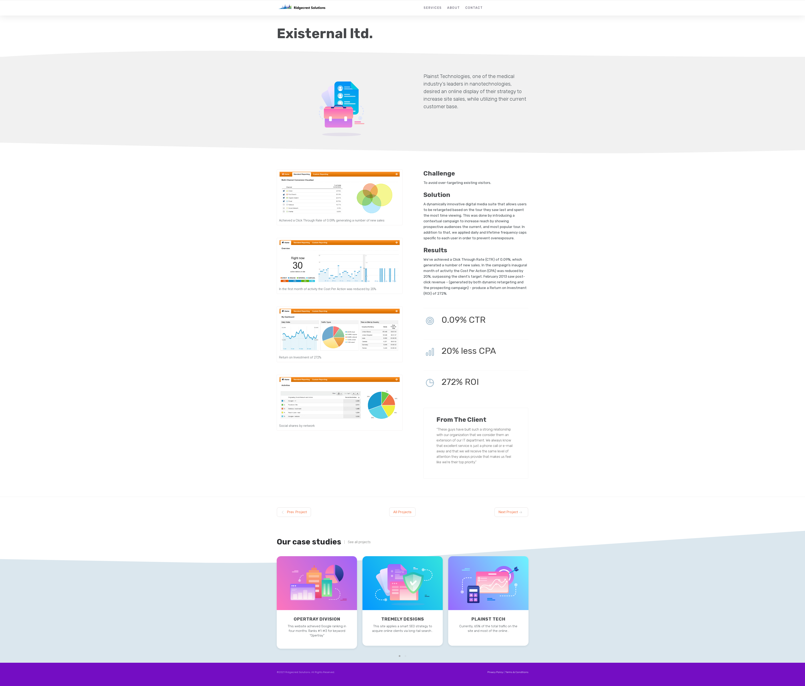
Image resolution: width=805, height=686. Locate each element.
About (453, 8)
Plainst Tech (488, 619)
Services (433, 8)
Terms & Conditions (516, 672)
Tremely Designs (402, 619)
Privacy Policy (495, 672)
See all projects (359, 542)
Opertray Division (317, 619)
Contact (474, 8)
